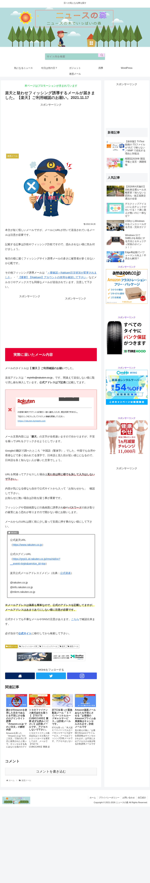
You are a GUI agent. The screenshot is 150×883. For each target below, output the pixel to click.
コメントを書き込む (51, 771)
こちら (75, 619)
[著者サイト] (20, 676)
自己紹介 (142, 797)
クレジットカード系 (29, 646)
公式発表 (65, 573)
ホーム (93, 797)
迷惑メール (12, 646)
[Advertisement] (51, 127)
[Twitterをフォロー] (51, 676)
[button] (101, 55)
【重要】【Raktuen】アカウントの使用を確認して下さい (52, 277)
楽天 (63, 646)
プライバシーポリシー (109, 797)
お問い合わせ (128, 797)
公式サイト (24, 633)
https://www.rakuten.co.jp (27, 544)
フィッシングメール (49, 646)
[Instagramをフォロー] (82, 676)
